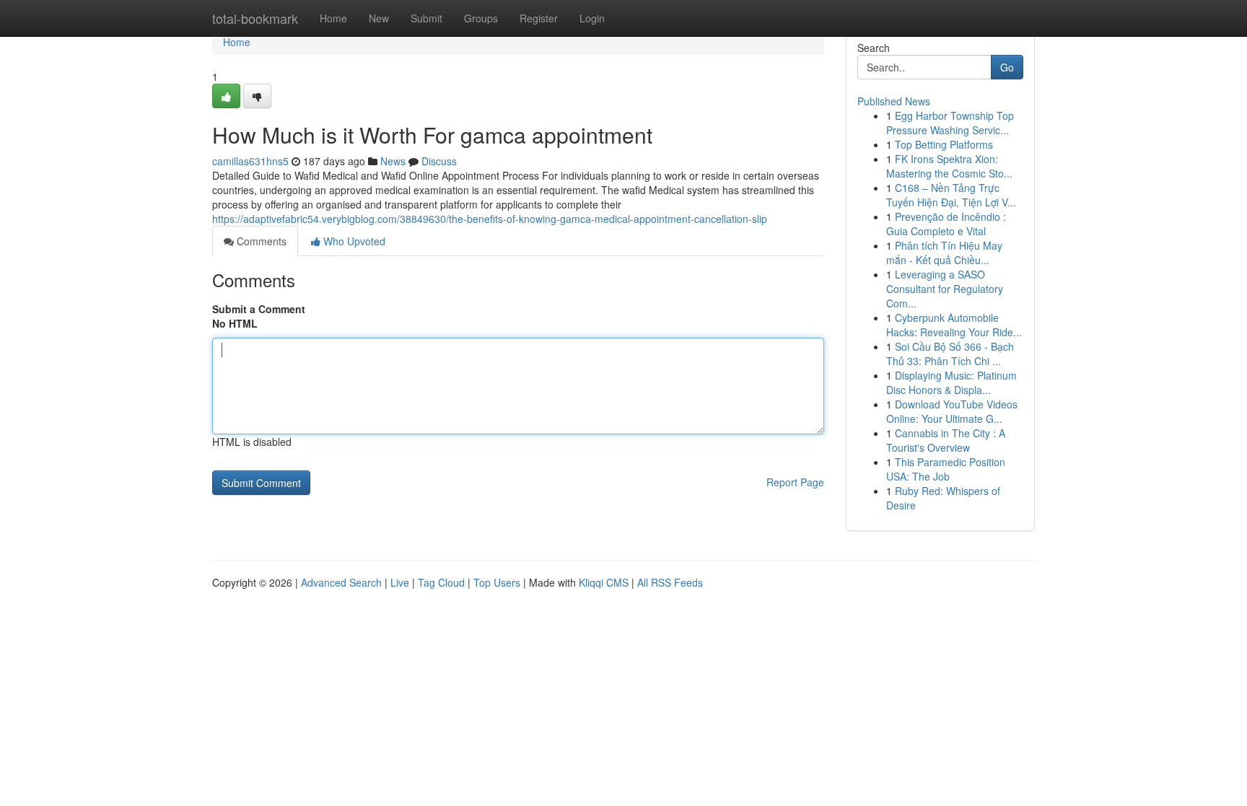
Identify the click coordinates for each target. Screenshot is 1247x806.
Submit (426, 18)
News (393, 161)
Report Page (795, 482)
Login (592, 18)
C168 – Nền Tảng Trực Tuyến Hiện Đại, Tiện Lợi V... (951, 194)
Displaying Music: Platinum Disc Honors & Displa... (951, 382)
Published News (893, 101)
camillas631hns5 (250, 161)
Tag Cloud (441, 582)
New (379, 18)
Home (333, 18)
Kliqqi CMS (604, 582)
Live (399, 582)
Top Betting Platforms (944, 144)
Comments (260, 241)
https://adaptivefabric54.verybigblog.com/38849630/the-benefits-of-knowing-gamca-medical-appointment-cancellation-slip (489, 218)
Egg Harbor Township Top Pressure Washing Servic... (950, 122)
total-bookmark (255, 18)
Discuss (439, 161)
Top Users (496, 582)
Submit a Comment (258, 309)
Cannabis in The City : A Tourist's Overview (945, 440)
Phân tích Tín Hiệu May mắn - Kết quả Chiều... (944, 252)
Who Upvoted (352, 241)
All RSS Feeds (670, 582)
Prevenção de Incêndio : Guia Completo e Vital (946, 223)
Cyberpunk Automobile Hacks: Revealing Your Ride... (954, 324)
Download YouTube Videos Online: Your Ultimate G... (952, 411)
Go (1007, 67)
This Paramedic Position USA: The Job (945, 469)
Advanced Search (341, 582)
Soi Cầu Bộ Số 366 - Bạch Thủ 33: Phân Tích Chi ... (950, 353)
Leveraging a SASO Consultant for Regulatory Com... (944, 288)
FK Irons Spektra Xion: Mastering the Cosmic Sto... (949, 166)
